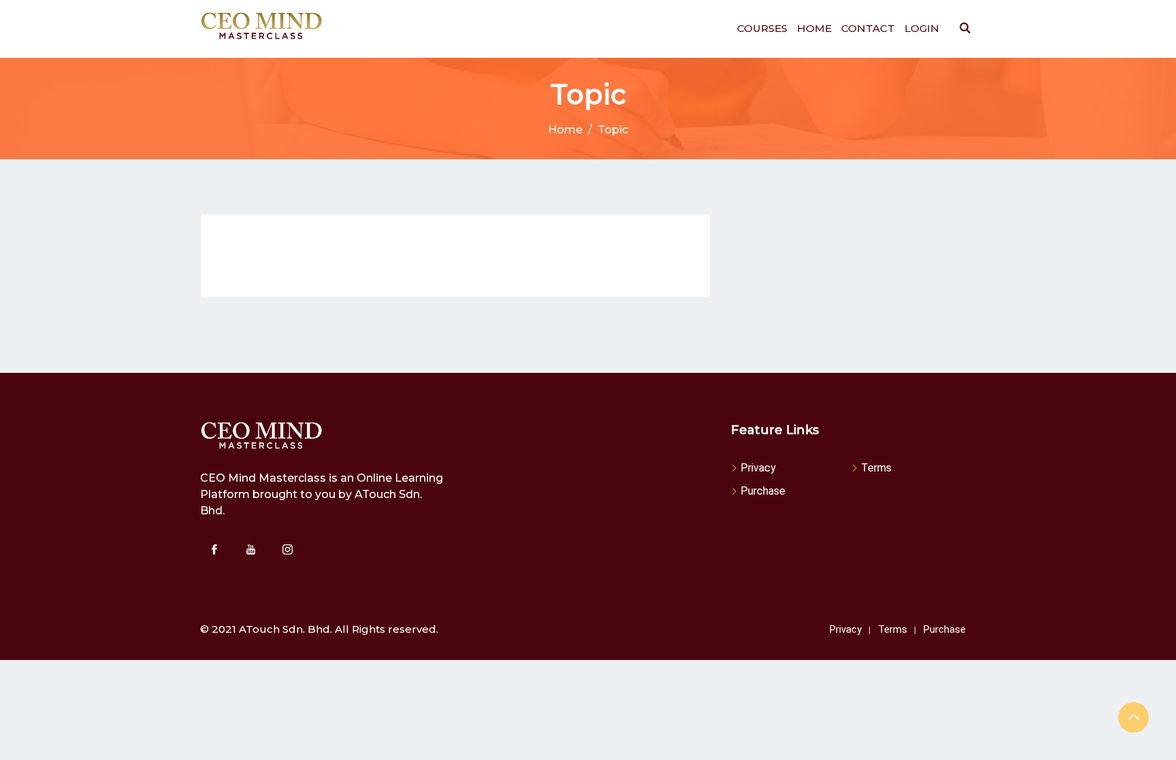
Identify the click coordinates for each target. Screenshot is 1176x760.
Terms (876, 467)
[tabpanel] (455, 255)
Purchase (762, 490)
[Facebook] (213, 549)
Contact (868, 28)
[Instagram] (287, 549)
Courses (762, 28)
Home (814, 28)
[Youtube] (250, 549)
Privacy (758, 467)
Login (921, 28)
